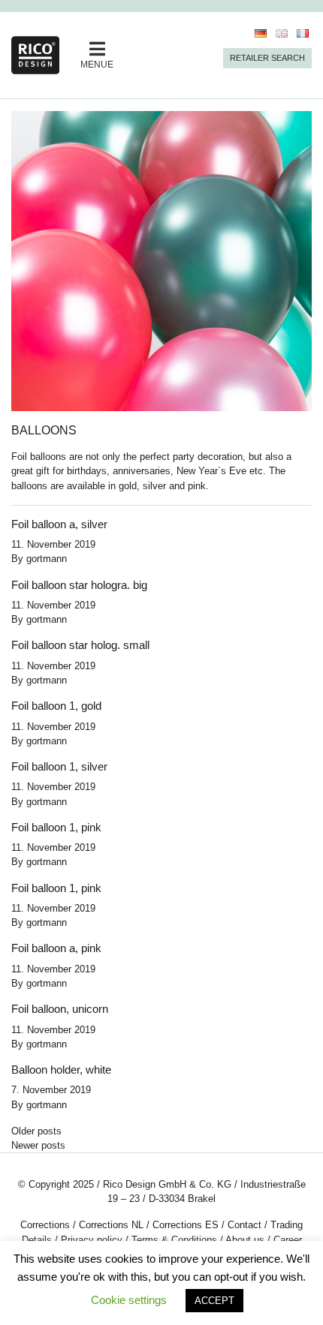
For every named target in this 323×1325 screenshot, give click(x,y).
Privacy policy (91, 1239)
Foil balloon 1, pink (56, 827)
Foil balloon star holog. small (80, 644)
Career (287, 1239)
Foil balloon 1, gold (56, 705)
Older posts (36, 1131)
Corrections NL (111, 1224)
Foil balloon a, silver (59, 524)
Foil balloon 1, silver (59, 766)
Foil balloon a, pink (56, 948)
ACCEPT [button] (214, 1300)
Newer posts (38, 1145)
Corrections (45, 1224)
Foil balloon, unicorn (59, 1008)
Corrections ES (185, 1224)
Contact (244, 1224)
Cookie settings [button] (129, 1299)
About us (244, 1239)
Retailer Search (267, 57)
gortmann (46, 558)
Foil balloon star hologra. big (79, 584)
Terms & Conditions (174, 1239)
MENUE (96, 64)
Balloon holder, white (61, 1069)
